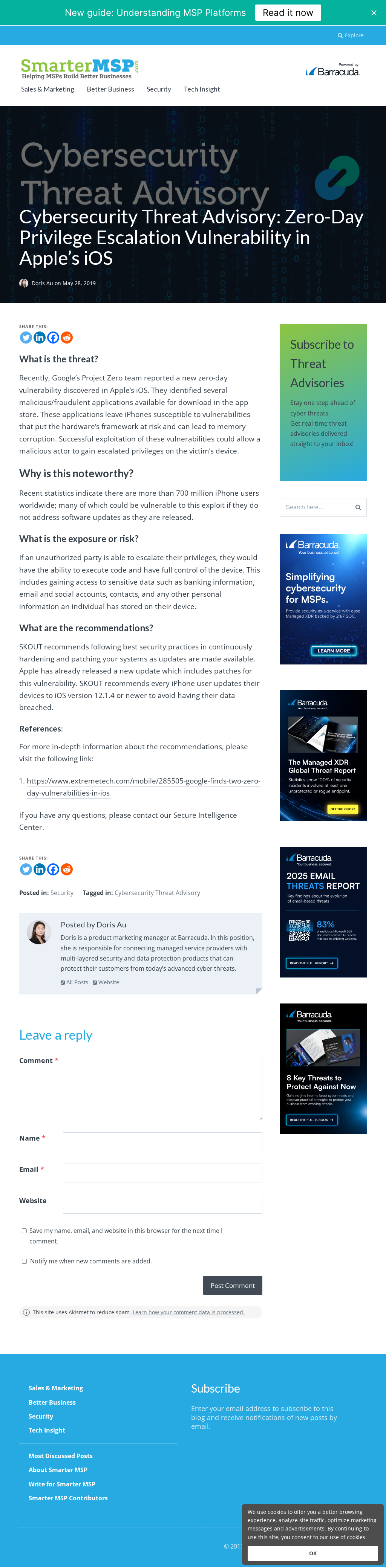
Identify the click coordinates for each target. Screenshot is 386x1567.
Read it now (288, 12)
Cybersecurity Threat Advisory (157, 893)
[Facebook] (53, 337)
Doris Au (43, 283)
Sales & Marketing (47, 89)
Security (159, 89)
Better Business (110, 89)
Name (32, 1137)
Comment (38, 1060)
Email (31, 1169)
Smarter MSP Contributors (68, 1498)
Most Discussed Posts (61, 1456)
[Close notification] (373, 12)
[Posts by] (25, 283)
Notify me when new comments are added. (91, 1261)
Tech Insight (202, 89)
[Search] (358, 507)
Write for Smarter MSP (62, 1484)
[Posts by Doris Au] (39, 934)
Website (108, 982)
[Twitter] (26, 337)
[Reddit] (67, 337)
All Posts (76, 982)
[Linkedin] (40, 337)
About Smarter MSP (58, 1470)
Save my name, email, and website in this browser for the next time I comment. (125, 1235)
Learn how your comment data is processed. (189, 1312)
